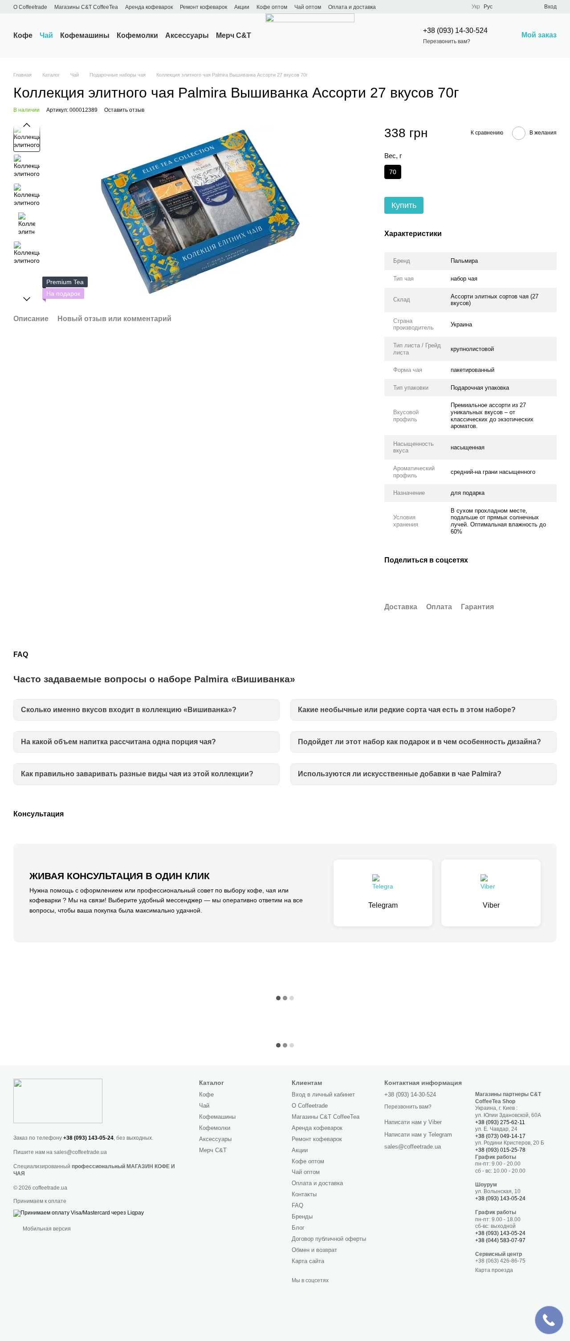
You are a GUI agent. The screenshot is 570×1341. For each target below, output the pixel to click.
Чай (46, 35)
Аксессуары (187, 35)
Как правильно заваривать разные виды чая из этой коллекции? (137, 774)
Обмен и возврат (314, 1250)
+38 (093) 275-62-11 (500, 1122)
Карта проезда (494, 1270)
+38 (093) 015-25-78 (500, 1150)
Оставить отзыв (124, 110)
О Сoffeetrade (30, 7)
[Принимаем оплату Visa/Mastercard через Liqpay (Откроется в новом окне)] (78, 1213)
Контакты (304, 1194)
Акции (241, 7)
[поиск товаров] (386, 36)
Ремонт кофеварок (203, 7)
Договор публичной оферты (329, 1238)
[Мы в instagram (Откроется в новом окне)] (414, 6)
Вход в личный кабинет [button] (323, 1094)
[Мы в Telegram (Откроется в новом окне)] (425, 6)
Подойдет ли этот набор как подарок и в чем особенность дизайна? (419, 742)
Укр (476, 6)
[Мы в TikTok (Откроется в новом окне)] (446, 6)
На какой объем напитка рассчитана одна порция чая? (118, 742)
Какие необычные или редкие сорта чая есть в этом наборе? (407, 709)
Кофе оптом (271, 7)
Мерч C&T (233, 35)
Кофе (23, 35)
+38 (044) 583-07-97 (500, 1240)
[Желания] (521, 6)
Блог (298, 1227)
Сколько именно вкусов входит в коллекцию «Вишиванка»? (128, 709)
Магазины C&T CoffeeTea (86, 7)
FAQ (297, 1205)
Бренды (302, 1216)
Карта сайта (308, 1261)
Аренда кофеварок (149, 7)
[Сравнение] (505, 6)
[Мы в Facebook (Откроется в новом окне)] (393, 6)
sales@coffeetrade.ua (80, 1152)
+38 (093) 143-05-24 (88, 1138)
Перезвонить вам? (446, 41)
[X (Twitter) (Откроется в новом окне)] (403, 6)
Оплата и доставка (352, 7)
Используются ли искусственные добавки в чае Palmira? (399, 774)
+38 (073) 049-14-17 (500, 1136)
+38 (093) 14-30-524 (455, 30)
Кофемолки (137, 35)
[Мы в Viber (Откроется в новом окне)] (436, 6)
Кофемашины (85, 35)
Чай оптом (307, 7)
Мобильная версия (46, 1229)
